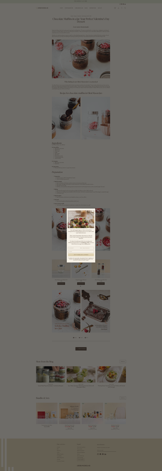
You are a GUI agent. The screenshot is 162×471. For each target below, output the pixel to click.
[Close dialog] (93, 211)
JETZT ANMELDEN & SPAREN (81, 254)
